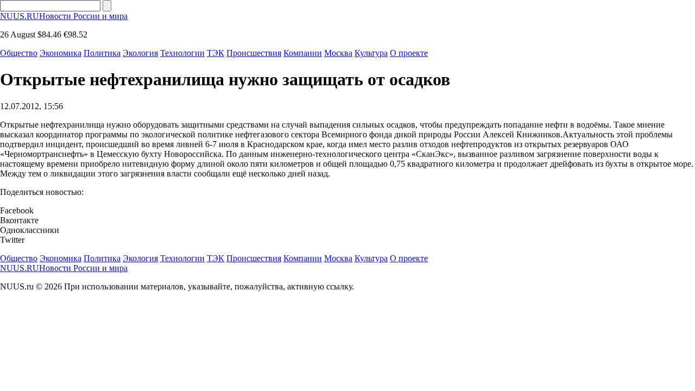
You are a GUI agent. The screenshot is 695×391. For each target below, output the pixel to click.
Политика (102, 53)
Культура (371, 53)
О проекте (409, 53)
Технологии (182, 53)
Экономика (60, 53)
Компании (302, 53)
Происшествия (253, 53)
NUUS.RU (64, 16)
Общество (18, 53)
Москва (338, 53)
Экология (140, 53)
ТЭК (215, 53)
